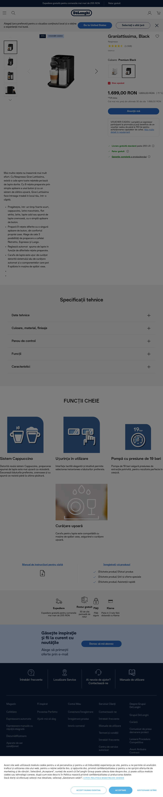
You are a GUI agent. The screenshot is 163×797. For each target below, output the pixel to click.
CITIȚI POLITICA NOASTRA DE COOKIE (103, 778)
